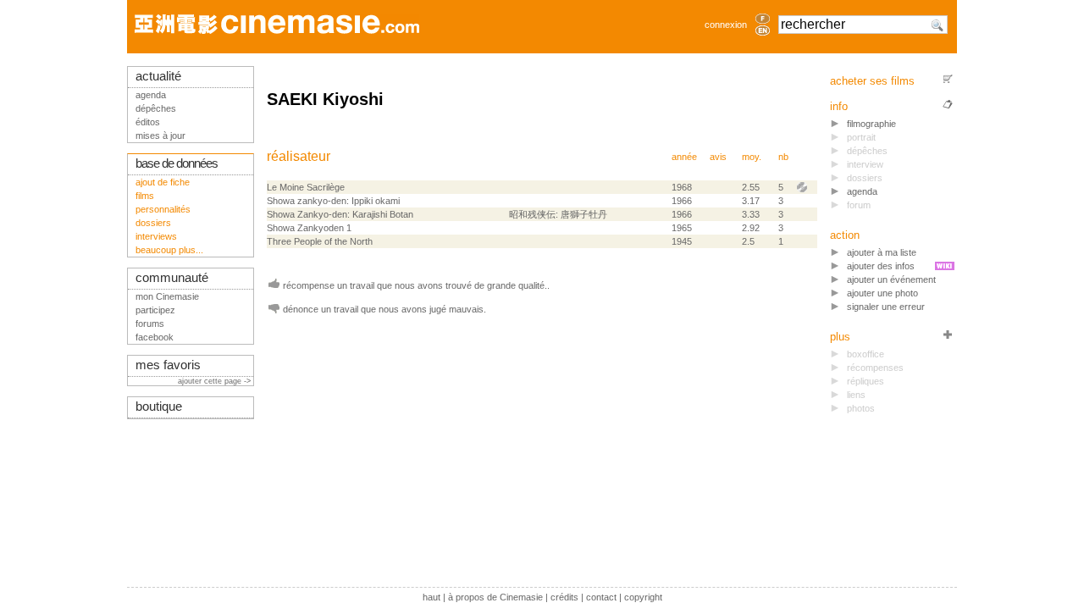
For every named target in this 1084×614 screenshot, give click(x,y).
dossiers (153, 223)
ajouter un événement (891, 279)
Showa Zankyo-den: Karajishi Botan (340, 214)
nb (783, 157)
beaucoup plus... (169, 250)
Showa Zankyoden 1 (309, 228)
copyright (643, 597)
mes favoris (168, 365)
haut (431, 597)
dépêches (156, 108)
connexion (726, 24)
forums (150, 323)
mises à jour (160, 135)
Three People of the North (320, 241)
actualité (158, 76)
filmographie (871, 124)
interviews (156, 236)
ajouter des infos (881, 266)
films (145, 196)
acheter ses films (872, 81)
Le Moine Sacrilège (306, 187)
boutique (159, 406)
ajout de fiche (163, 182)
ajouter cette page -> (215, 381)
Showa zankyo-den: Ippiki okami (333, 201)
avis (718, 157)
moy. (751, 157)
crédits (564, 597)
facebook (155, 337)
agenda (862, 191)
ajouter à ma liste (881, 252)
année (684, 157)
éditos (148, 122)
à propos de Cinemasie (495, 597)
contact (601, 597)
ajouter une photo (882, 293)
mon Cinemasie (167, 296)
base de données (177, 163)
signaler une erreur (886, 306)
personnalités (163, 209)
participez (155, 310)
